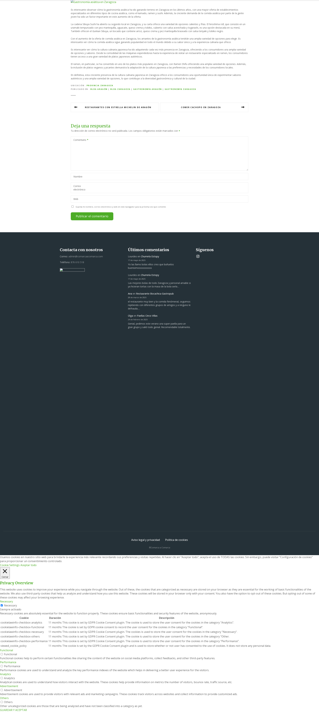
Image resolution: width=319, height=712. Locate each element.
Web (75, 199)
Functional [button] (6, 650)
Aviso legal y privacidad (145, 540)
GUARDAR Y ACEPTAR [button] (13, 710)
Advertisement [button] (9, 686)
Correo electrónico (79, 187)
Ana (130, 293)
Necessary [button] (6, 601)
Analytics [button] (5, 674)
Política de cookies (176, 540)
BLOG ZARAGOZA (120, 89)
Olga (130, 315)
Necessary (10, 605)
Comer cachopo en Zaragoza (201, 107)
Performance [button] (8, 662)
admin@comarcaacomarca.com (85, 256)
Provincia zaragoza (100, 85)
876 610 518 (77, 262)
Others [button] (4, 698)
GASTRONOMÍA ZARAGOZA (180, 89)
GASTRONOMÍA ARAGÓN (147, 89)
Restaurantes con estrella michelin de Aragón (118, 107)
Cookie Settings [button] (10, 565)
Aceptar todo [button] (28, 565)
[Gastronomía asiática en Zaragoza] (93, 2)
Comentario (79, 140)
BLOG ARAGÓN (98, 89)
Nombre (77, 176)
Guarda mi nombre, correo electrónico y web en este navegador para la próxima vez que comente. (121, 207)
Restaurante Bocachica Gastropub (155, 293)
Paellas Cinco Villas (147, 315)
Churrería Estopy (150, 256)
